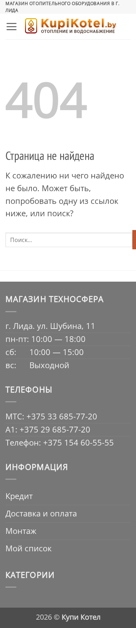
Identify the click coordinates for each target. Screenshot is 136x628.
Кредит (19, 496)
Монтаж (20, 531)
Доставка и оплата (41, 513)
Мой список (28, 548)
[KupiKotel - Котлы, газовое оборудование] (70, 27)
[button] (11, 26)
